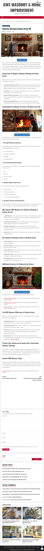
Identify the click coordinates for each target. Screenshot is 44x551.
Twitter (37, 547)
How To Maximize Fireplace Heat (9, 377)
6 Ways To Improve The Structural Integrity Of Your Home (20, 491)
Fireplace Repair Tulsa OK (10, 302)
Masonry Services (8, 306)
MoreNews (26, 549)
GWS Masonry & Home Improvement (22, 7)
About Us (29, 547)
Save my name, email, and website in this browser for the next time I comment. (20, 446)
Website (4, 442)
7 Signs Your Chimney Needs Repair (15, 497)
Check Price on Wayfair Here (22, 134)
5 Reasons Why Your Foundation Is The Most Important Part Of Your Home (25, 494)
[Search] (42, 17)
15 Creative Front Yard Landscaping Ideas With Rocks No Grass (14, 479)
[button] (2, 17)
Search (3, 456)
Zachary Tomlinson (6, 488)
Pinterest (34, 547)
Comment (4, 416)
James (3, 31)
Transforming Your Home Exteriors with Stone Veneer (20, 499)
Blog (4, 517)
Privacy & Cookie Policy (21, 547)
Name (4, 433)
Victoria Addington (6, 494)
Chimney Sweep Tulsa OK (10, 298)
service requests (15, 339)
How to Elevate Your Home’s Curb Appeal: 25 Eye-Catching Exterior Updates (25, 488)
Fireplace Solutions (6, 25)
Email (3, 437)
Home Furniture (6, 536)
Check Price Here (22, 60)
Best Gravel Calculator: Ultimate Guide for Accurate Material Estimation (16, 468)
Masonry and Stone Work (28, 517)
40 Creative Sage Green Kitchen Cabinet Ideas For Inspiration (14, 474)
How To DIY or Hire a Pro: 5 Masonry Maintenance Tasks (13, 471)
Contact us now (6, 371)
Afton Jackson (5, 491)
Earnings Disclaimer (11, 547)
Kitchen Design (13, 536)
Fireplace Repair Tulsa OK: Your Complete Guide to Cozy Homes (33, 378)
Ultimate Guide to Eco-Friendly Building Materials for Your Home (14, 477)
